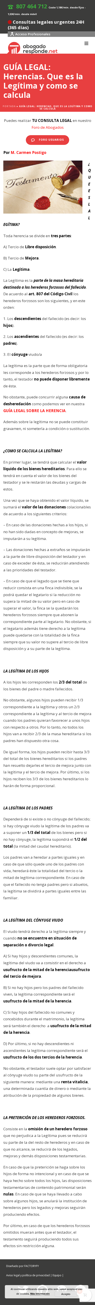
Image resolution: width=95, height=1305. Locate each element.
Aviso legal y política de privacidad (28, 1275)
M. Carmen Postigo (28, 152)
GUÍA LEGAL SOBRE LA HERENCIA (34, 410)
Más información (40, 1293)
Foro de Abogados (48, 127)
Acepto (65, 1294)
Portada (9, 106)
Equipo (57, 1275)
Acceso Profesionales (32, 34)
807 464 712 (31, 6)
